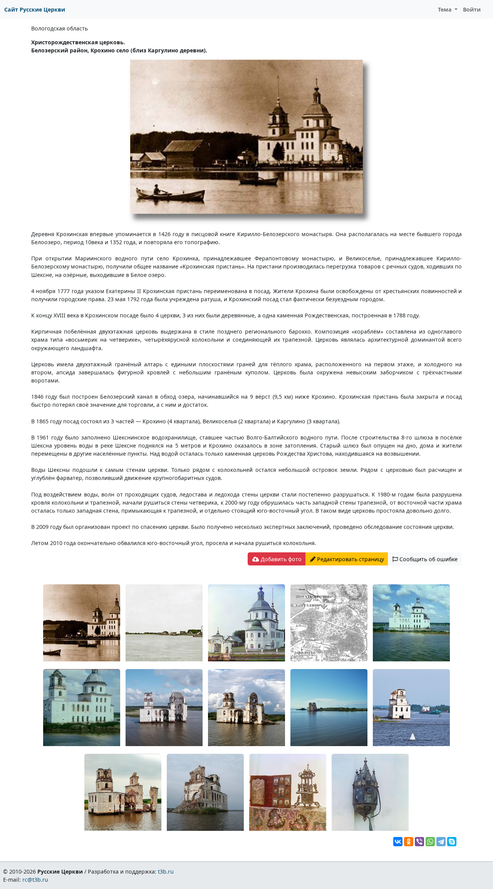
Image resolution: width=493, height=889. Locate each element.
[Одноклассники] (408, 841)
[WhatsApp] (430, 841)
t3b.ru (166, 871)
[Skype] (451, 841)
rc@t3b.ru (35, 879)
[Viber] (419, 841)
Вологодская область (59, 28)
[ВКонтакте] (397, 841)
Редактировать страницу (349, 559)
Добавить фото (280, 559)
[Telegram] (441, 841)
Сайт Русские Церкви (34, 9)
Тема (445, 9)
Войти (472, 9)
